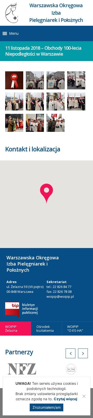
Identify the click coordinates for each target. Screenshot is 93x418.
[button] (14, 33)
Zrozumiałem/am (47, 407)
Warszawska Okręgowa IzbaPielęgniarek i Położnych (56, 13)
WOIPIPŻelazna (11, 328)
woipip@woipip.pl (60, 296)
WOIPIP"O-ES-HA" (75, 328)
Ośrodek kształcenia (45, 328)
